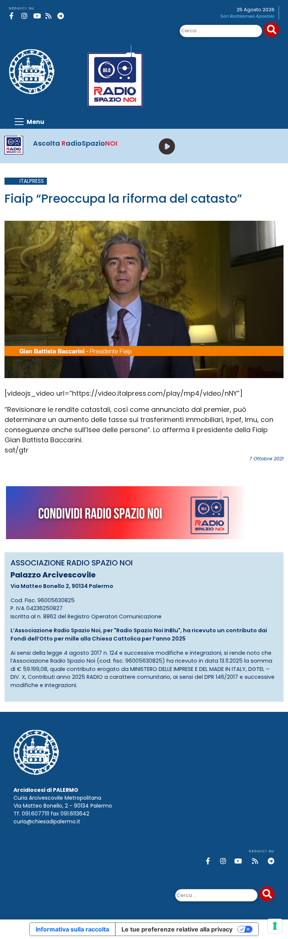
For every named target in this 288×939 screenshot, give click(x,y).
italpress (32, 181)
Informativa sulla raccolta (72, 929)
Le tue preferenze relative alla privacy (177, 929)
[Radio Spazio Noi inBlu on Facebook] (14, 16)
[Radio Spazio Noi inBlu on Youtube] (38, 16)
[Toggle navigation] (29, 122)
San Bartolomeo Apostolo (247, 16)
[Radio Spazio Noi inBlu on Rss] (50, 16)
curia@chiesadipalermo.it (47, 821)
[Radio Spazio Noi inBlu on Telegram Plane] (62, 16)
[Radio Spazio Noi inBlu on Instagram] (26, 16)
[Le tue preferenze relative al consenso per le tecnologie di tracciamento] (275, 926)
